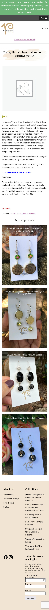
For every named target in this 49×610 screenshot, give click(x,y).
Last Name (28, 591)
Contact (6, 507)
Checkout (44, 28)
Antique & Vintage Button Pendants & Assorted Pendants (34, 497)
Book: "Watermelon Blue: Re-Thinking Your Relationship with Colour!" (34, 507)
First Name (29, 584)
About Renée (8, 494)
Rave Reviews (8, 503)
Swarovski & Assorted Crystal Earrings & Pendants (33, 532)
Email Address (30, 577)
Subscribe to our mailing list (24, 39)
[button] (43, 18)
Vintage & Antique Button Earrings (22, 213)
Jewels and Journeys (11, 498)
